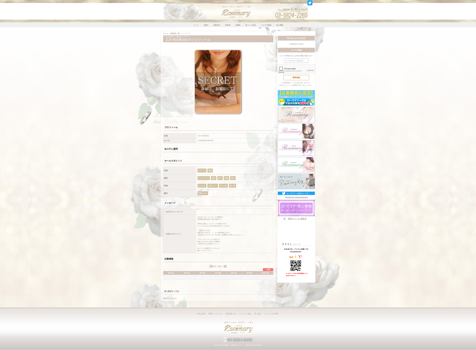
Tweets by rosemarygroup (296, 197)
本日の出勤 (201, 314)
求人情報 (279, 25)
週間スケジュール (215, 314)
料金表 (227, 25)
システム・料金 (245, 314)
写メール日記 (250, 25)
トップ (195, 25)
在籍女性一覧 (230, 314)
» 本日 (268, 269)
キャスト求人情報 (271, 314)
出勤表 (237, 25)
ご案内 (205, 25)
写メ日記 (257, 314)
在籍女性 (216, 25)
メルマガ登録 (266, 25)
